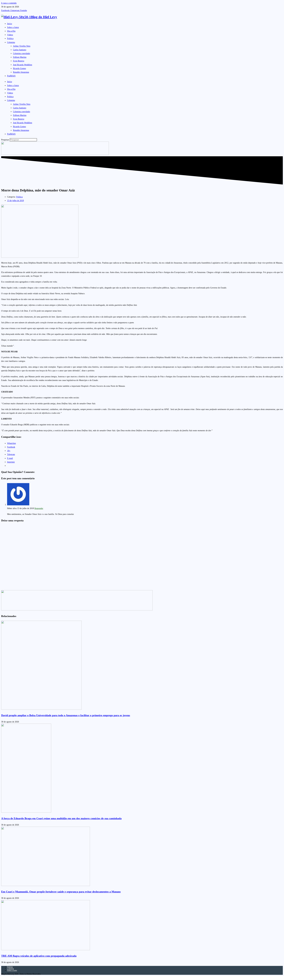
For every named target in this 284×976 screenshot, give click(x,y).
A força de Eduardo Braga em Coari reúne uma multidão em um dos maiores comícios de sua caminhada (61, 818)
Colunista (11, 42)
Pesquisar (5, 140)
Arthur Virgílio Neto (21, 46)
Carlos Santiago (19, 50)
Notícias (10, 967)
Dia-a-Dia (11, 31)
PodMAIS (11, 76)
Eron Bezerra (18, 61)
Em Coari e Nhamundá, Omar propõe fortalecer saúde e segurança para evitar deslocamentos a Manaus (61, 891)
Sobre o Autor (13, 27)
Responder (38, 508)
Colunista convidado (21, 53)
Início (9, 24)
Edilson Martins (19, 57)
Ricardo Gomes (19, 68)
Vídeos (10, 35)
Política (10, 38)
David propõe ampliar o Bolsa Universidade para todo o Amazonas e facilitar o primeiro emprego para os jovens (65, 715)
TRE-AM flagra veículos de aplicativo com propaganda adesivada (38, 955)
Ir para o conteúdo (9, 3)
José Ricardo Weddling (22, 65)
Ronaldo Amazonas (21, 72)
